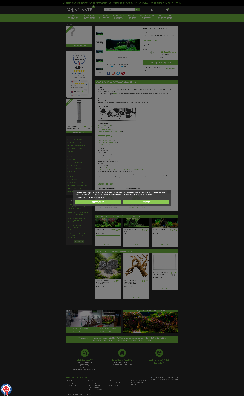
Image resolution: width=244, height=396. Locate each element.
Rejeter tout (98, 202)
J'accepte (146, 202)
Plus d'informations (81, 197)
